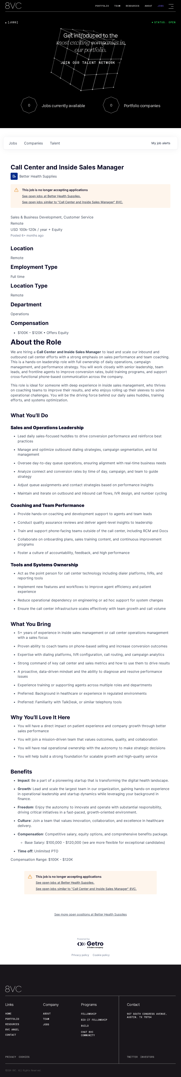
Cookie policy (101, 955)
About (149, 6)
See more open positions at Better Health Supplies (90, 914)
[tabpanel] (90, 601)
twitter (132, 1057)
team (46, 1019)
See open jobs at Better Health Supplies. (51, 196)
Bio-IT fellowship (94, 1019)
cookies (24, 1057)
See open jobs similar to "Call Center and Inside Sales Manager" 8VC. (72, 202)
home (8, 1013)
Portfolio (102, 6)
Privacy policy (80, 955)
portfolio (12, 1019)
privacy (10, 1057)
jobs (13, 143)
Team (117, 6)
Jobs (161, 6)
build (85, 1025)
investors (147, 1057)
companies (33, 143)
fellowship (88, 1014)
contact (10, 1034)
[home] (13, 5)
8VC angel (12, 1029)
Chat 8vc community (88, 1034)
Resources (133, 6)
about (47, 1013)
